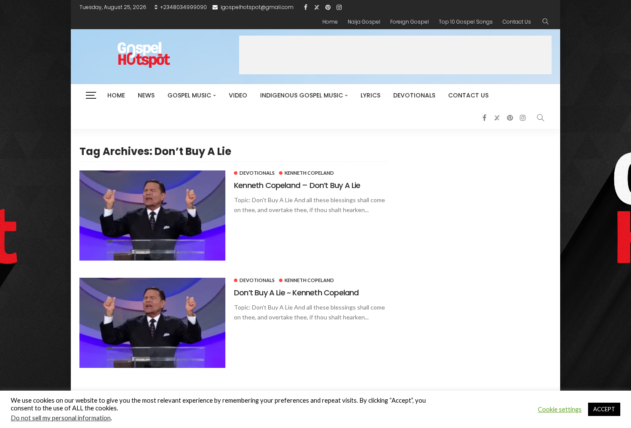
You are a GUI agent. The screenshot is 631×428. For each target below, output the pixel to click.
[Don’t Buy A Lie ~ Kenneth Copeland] (152, 323)
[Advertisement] (395, 55)
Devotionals (414, 95)
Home (330, 21)
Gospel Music (189, 95)
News (146, 95)
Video (238, 95)
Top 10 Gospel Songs (466, 21)
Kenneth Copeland (309, 172)
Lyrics (370, 95)
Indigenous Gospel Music (301, 95)
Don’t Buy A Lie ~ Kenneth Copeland (296, 292)
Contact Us (517, 21)
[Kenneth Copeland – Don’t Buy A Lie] (152, 215)
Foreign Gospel (409, 21)
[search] (546, 22)
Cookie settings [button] (560, 409)
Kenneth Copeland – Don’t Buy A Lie (297, 185)
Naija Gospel (364, 21)
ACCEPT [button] (604, 409)
